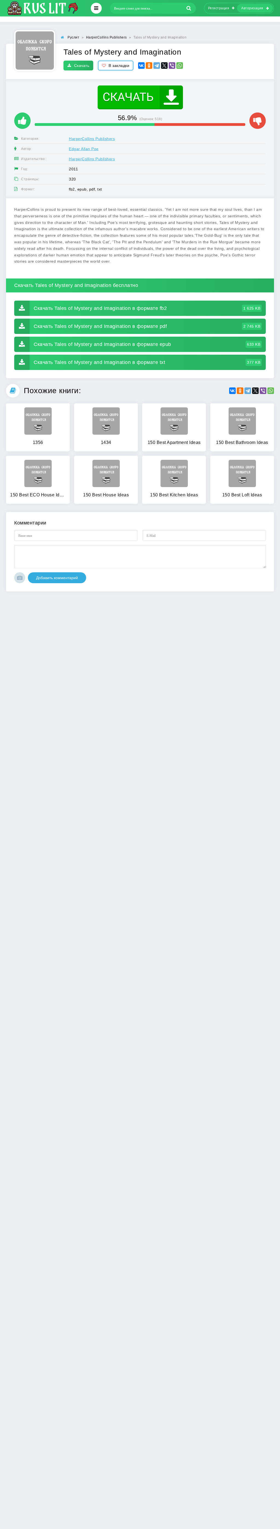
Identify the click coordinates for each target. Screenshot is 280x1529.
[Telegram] (156, 65)
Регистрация (218, 8)
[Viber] (172, 65)
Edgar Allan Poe (84, 149)
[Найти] (188, 8)
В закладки (119, 65)
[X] (164, 65)
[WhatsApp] (179, 65)
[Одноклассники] (149, 65)
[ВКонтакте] (141, 65)
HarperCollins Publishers (92, 139)
